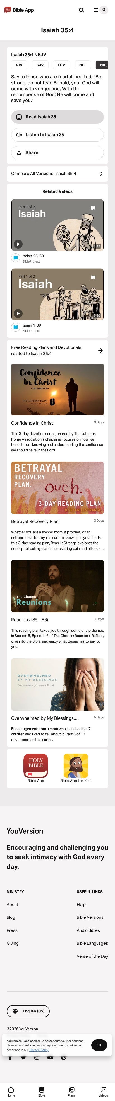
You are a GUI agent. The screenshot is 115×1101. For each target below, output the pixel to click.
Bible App (36, 780)
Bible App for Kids (76, 780)
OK (99, 1045)
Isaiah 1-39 (36, 325)
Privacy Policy (39, 1049)
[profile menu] (100, 10)
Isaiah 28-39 (37, 255)
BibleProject (31, 261)
